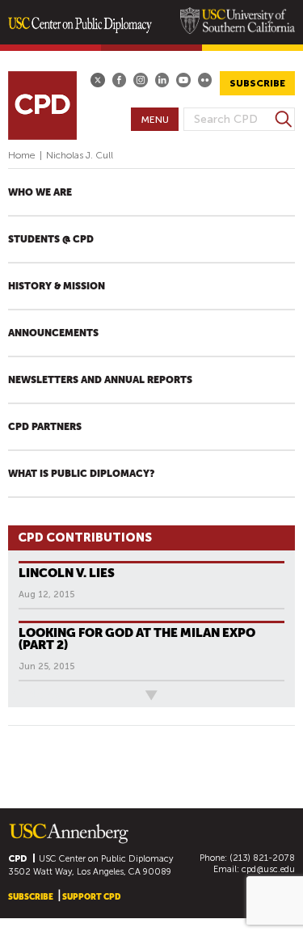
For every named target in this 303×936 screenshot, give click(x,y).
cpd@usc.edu (268, 869)
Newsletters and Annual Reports (100, 380)
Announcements (53, 333)
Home (22, 155)
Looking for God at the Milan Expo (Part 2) (137, 638)
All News (34, 695)
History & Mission (56, 286)
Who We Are (40, 192)
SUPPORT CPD (91, 896)
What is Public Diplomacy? (81, 473)
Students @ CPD (51, 239)
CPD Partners (45, 426)
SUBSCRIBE (257, 83)
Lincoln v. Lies (67, 573)
